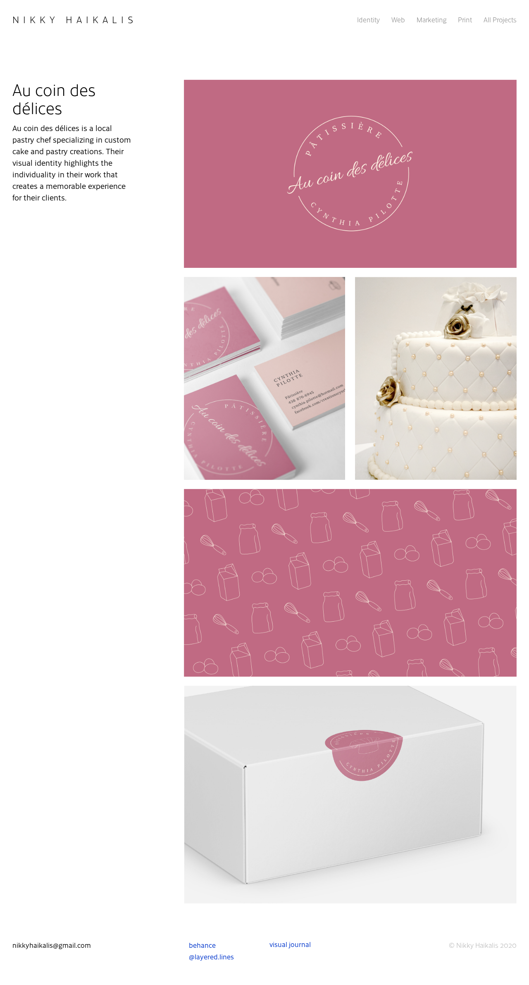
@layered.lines (211, 956)
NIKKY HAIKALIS (74, 19)
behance (202, 945)
